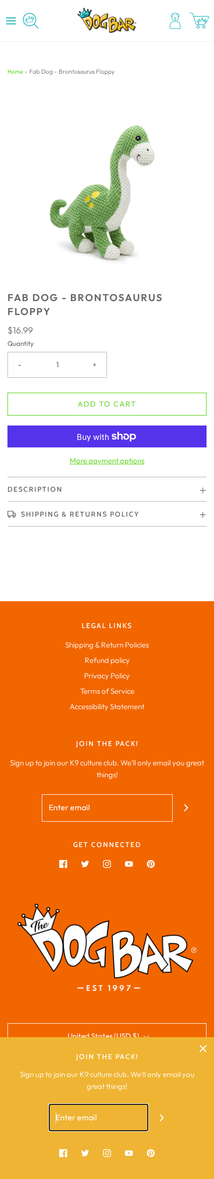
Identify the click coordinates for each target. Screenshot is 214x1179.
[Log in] (175, 21)
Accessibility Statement (107, 706)
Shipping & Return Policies (107, 644)
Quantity (20, 343)
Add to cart (107, 404)
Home (15, 71)
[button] (107, 191)
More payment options (107, 460)
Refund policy (107, 660)
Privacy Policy (107, 675)
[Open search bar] (31, 21)
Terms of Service (107, 691)
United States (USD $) (104, 1036)
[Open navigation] (11, 21)
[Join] (186, 808)
